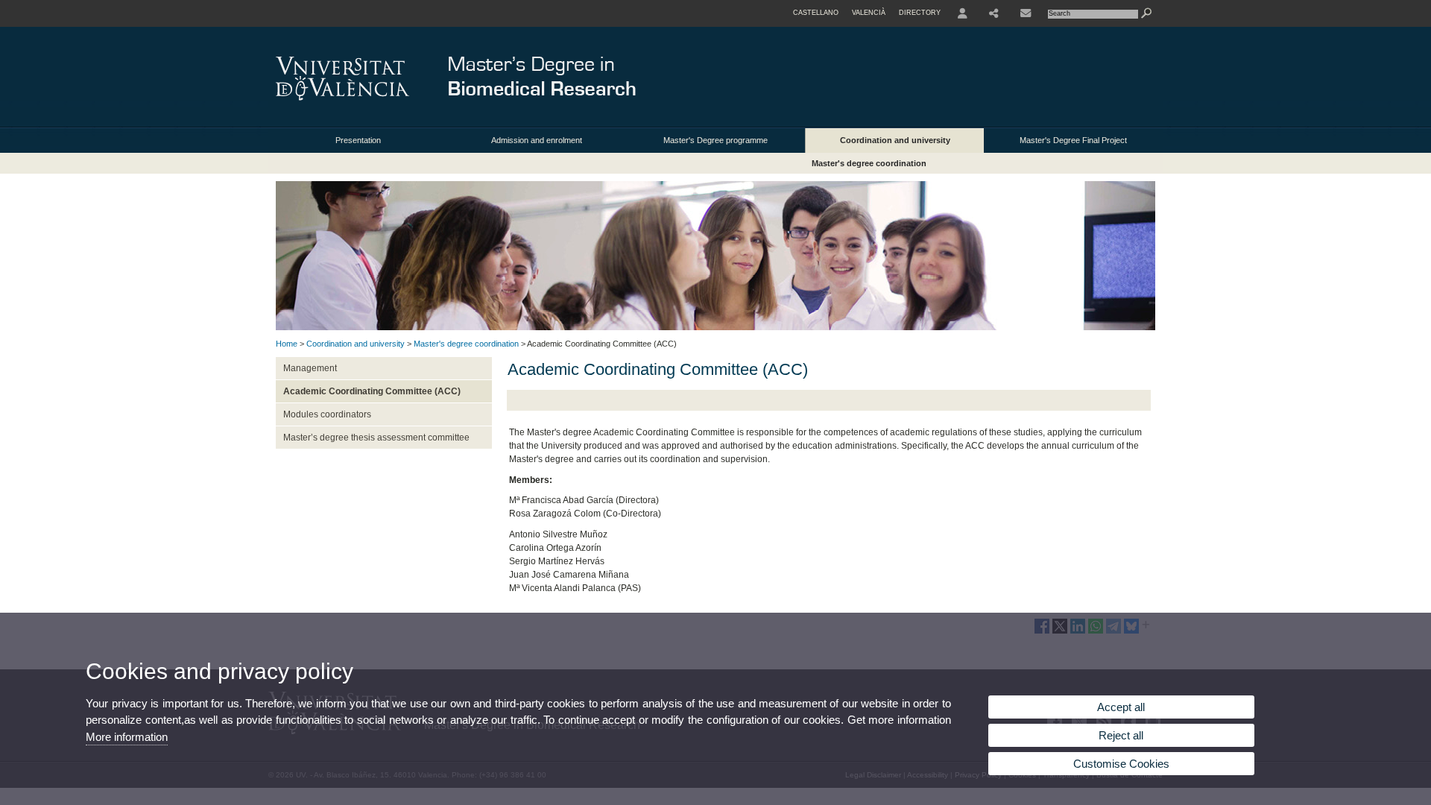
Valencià (868, 12)
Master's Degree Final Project (1073, 140)
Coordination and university (895, 140)
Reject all (1121, 735)
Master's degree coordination (869, 163)
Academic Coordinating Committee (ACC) (372, 391)
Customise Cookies (1121, 763)
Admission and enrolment (536, 140)
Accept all (1121, 707)
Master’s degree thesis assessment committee (376, 437)
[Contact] (1025, 13)
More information (127, 736)
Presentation (358, 140)
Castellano (815, 12)
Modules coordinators (327, 414)
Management (310, 368)
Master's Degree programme (715, 140)
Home (286, 343)
